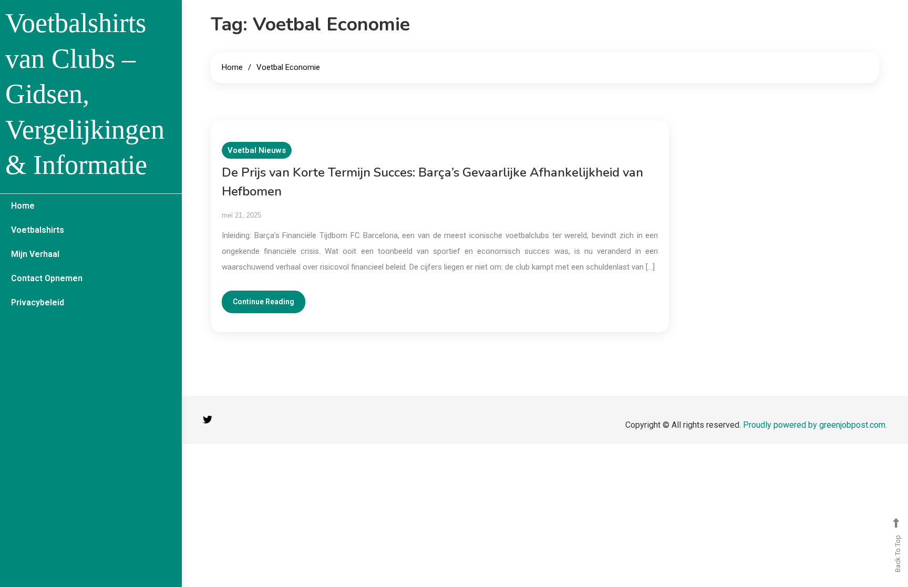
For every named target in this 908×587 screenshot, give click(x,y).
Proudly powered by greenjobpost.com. (815, 425)
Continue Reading (263, 301)
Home (23, 206)
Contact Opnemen (46, 278)
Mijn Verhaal (35, 254)
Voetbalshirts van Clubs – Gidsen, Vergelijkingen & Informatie (84, 94)
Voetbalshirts (37, 230)
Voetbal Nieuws (257, 150)
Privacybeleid (37, 302)
